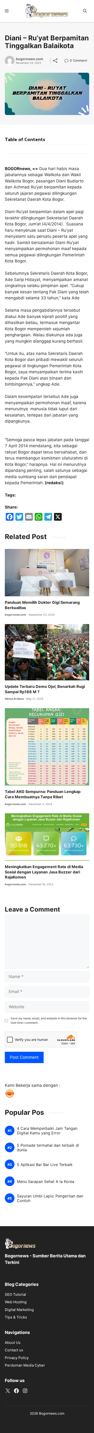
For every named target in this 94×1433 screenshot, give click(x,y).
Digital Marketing (19, 1309)
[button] (85, 11)
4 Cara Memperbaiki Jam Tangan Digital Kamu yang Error (47, 1130)
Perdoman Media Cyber (25, 1365)
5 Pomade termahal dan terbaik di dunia (48, 1147)
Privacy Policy (17, 1357)
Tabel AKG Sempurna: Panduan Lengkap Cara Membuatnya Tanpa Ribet (43, 794)
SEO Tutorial (15, 1294)
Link (68, 61)
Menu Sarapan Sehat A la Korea (45, 1181)
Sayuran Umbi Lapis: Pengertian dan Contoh (50, 1198)
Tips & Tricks (16, 1317)
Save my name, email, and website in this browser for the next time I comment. (49, 1020)
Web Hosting (16, 1302)
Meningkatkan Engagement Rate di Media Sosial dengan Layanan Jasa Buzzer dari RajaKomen (44, 871)
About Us (12, 1342)
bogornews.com (29, 59)
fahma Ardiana (14, 698)
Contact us (14, 1350)
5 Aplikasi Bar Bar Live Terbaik (45, 1164)
